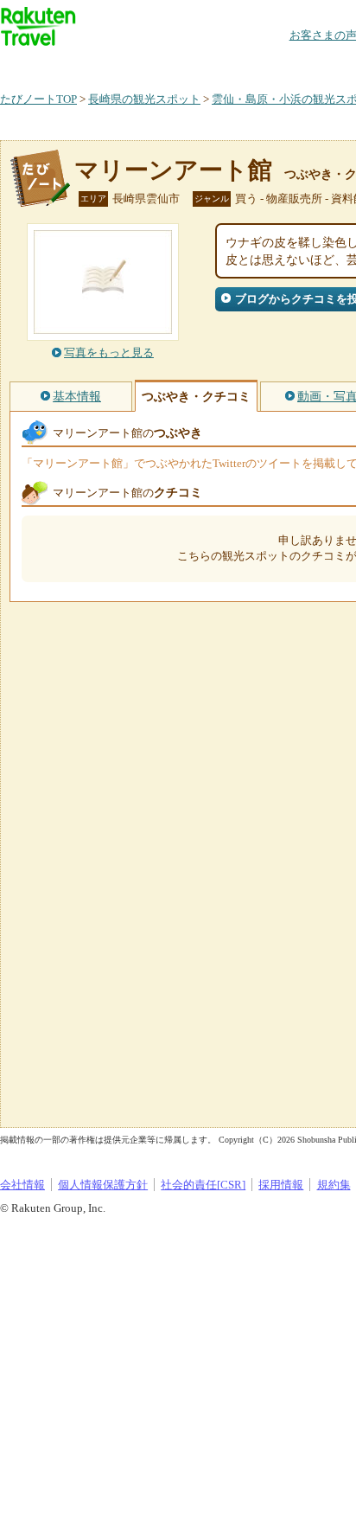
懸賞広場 (202, 64)
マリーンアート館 (173, 170)
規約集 (334, 1184)
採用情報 (280, 1184)
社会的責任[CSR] (203, 1184)
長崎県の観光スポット (144, 99)
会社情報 (22, 1184)
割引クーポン (273, 64)
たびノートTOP (38, 99)
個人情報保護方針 (103, 1184)
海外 (131, 64)
